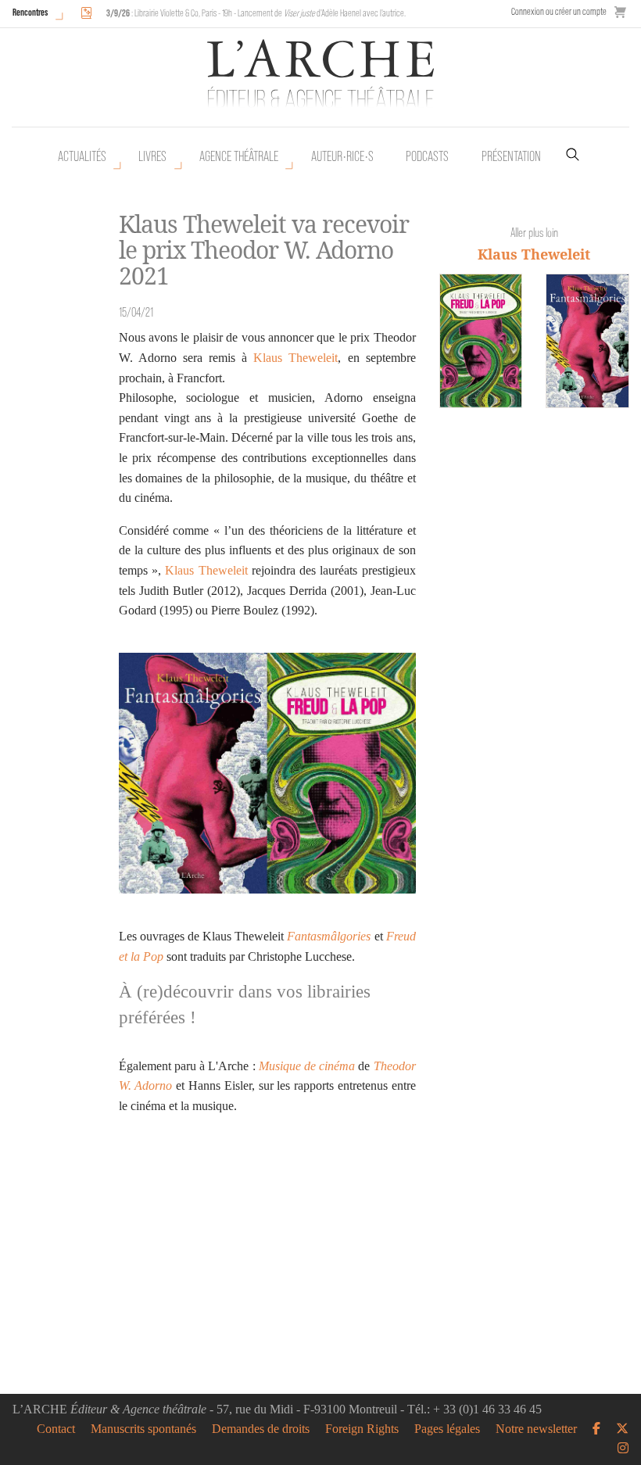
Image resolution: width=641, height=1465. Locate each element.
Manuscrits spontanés (143, 1429)
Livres (152, 156)
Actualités (82, 156)
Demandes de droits (261, 1429)
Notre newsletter (536, 1429)
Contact (56, 1429)
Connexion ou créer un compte (559, 11)
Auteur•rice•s (342, 156)
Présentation (511, 156)
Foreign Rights (362, 1429)
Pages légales (447, 1429)
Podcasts (427, 156)
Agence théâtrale (238, 156)
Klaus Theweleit (295, 357)
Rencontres (30, 12)
